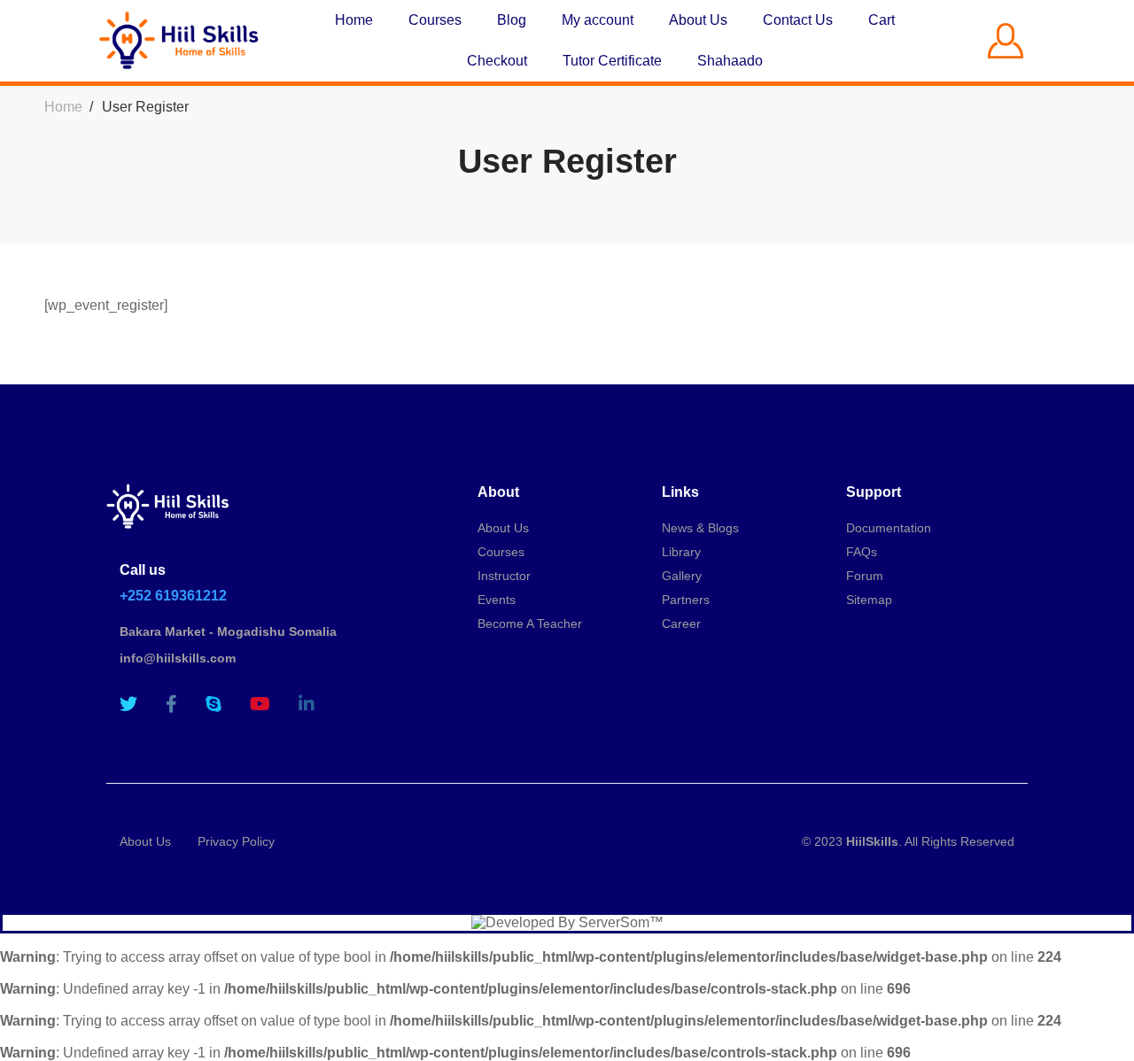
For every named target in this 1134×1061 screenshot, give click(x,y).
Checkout (497, 60)
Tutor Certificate (612, 60)
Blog (511, 19)
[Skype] (213, 704)
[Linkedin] (306, 704)
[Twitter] (128, 704)
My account (597, 19)
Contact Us (798, 19)
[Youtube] (260, 704)
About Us (698, 19)
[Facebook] (171, 704)
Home (354, 19)
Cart (881, 19)
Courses (435, 19)
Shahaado (730, 60)
